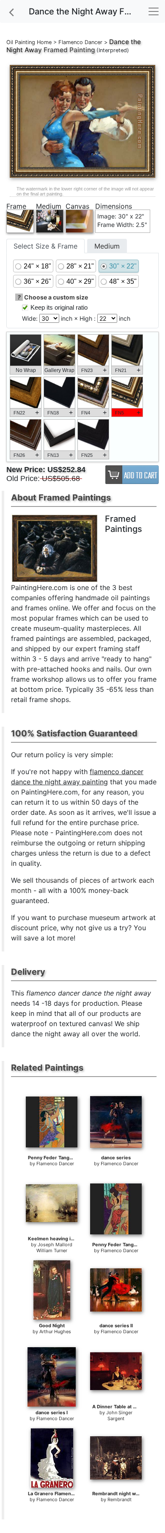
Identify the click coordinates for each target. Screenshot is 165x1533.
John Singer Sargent (119, 1415)
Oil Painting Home (29, 42)
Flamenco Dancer (80, 42)
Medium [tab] (107, 246)
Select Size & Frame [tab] (45, 246)
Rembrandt (119, 1499)
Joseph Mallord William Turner (54, 1247)
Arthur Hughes (55, 1331)
